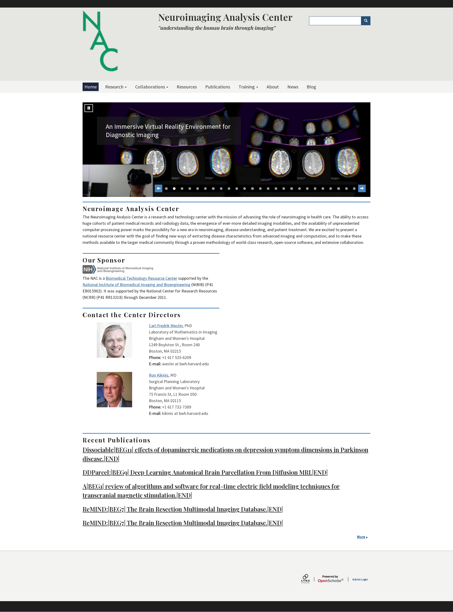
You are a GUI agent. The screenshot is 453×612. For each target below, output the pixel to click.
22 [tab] (330, 188)
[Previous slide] (158, 188)
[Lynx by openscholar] (309, 579)
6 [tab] (205, 188)
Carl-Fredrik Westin (166, 325)
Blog (311, 87)
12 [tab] (252, 188)
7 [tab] (213, 188)
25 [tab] (354, 188)
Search (365, 20)
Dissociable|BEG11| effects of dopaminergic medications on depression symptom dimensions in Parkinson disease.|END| (225, 453)
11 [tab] (244, 188)
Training (247, 87)
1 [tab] (166, 188)
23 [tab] (338, 188)
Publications (217, 87)
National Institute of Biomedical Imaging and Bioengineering (136, 284)
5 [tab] (197, 188)
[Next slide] (362, 188)
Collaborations (150, 87)
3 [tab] (182, 188)
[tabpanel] (226, 149)
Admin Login (360, 579)
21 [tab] (323, 188)
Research (114, 87)
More (361, 536)
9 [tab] (229, 188)
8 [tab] (221, 188)
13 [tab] (260, 188)
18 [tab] (299, 188)
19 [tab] (307, 188)
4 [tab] (190, 188)
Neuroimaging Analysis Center (225, 17)
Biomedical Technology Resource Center (141, 278)
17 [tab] (291, 188)
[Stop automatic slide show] (88, 108)
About (273, 87)
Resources (187, 87)
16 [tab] (283, 188)
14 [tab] (268, 188)
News (292, 87)
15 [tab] (276, 188)
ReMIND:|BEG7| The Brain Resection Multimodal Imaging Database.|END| (183, 509)
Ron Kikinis (158, 375)
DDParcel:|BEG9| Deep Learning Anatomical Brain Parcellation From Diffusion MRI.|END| (205, 472)
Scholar (330, 579)
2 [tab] (174, 188)
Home (90, 87)
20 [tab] (315, 188)
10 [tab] (236, 188)
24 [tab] (346, 188)
